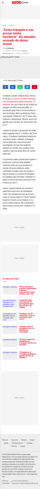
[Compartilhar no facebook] (5, 87)
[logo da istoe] (20, 2)
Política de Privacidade (5, 482)
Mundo (24, 440)
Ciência (14, 446)
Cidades (29, 443)
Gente (6, 443)
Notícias (11, 25)
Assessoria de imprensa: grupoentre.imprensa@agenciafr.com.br (25, 482)
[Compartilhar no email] (34, 87)
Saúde (22, 446)
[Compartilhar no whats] (20, 87)
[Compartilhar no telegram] (27, 87)
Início (4, 25)
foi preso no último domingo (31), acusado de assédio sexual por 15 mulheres (19, 102)
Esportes (15, 440)
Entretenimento (17, 443)
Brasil (32, 440)
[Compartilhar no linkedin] (13, 87)
